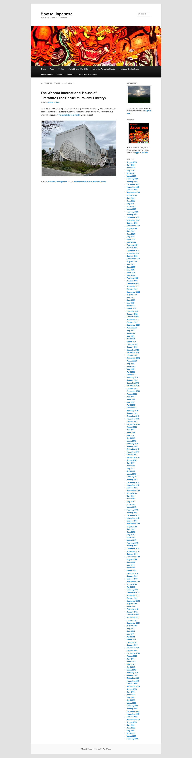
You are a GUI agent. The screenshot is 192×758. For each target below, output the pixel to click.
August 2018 (132, 427)
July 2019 (130, 396)
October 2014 (132, 554)
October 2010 (132, 650)
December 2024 (133, 217)
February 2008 (132, 738)
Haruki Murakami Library (96, 181)
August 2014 (132, 559)
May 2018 (130, 435)
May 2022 (130, 303)
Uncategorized (61, 181)
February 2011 (132, 642)
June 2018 (131, 432)
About (52, 69)
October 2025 (132, 189)
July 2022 (130, 297)
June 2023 (131, 267)
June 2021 (131, 333)
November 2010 (133, 647)
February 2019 (132, 410)
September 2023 (133, 258)
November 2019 (133, 385)
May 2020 (130, 369)
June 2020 (131, 366)
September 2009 (133, 686)
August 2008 (132, 722)
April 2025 (131, 206)
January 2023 (132, 280)
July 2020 (130, 363)
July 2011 (130, 628)
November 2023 (133, 253)
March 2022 (131, 308)
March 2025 (131, 209)
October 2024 (132, 223)
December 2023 (133, 250)
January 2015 (132, 545)
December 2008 (133, 711)
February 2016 (132, 510)
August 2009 (132, 689)
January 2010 (132, 675)
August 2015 (132, 526)
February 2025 (132, 212)
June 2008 (131, 728)
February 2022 (132, 311)
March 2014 (131, 570)
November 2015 (133, 518)
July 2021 (130, 330)
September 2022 (133, 292)
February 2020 (132, 377)
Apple (137, 152)
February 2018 (132, 443)
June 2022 (131, 300)
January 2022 (132, 314)
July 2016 (130, 496)
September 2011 (133, 623)
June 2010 (131, 661)
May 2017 (130, 468)
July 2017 (130, 463)
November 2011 (133, 617)
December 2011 (133, 614)
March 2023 (131, 275)
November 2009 (133, 681)
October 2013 (132, 579)
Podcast (60, 74)
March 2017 (131, 474)
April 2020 (131, 372)
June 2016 (131, 498)
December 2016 (133, 482)
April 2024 (131, 239)
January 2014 (132, 576)
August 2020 (132, 361)
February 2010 (132, 672)
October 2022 (132, 289)
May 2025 (130, 203)
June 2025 (131, 201)
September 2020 (133, 358)
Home (43, 69)
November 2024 (133, 220)
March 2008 (131, 736)
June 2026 (131, 167)
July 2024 (130, 231)
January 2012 (132, 612)
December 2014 (133, 548)
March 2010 (131, 670)
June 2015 (131, 532)
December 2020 (133, 350)
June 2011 (131, 631)
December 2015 (133, 515)
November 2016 (133, 485)
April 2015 (131, 537)
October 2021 (132, 322)
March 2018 (131, 441)
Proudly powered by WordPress (99, 749)
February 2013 (132, 589)
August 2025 (132, 195)
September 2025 (133, 192)
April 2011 (131, 636)
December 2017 (133, 449)
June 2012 (131, 606)
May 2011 (130, 634)
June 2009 (131, 694)
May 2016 (130, 501)
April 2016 (131, 504)
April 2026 (131, 173)
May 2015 (130, 534)
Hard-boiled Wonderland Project (103, 69)
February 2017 (132, 476)
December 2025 (133, 184)
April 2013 (131, 587)
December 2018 (133, 416)
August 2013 (132, 584)
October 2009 (132, 683)
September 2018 (133, 424)
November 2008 (133, 714)
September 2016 (133, 490)
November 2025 (133, 187)
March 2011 (131, 639)
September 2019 (133, 391)
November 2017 (133, 452)
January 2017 (132, 479)
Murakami (51, 181)
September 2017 (133, 457)
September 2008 (133, 719)
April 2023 (131, 272)
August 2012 (132, 603)
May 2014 (130, 565)
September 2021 (133, 325)
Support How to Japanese (87, 74)
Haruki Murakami (80, 181)
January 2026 (132, 181)
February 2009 (132, 705)
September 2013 (133, 581)
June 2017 (131, 465)
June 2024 (131, 234)
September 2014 (133, 556)
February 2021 (132, 344)
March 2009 (131, 703)
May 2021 (130, 336)
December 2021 (133, 316)
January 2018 (132, 446)
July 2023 (130, 264)
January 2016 (132, 512)
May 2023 (130, 270)
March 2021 (131, 341)
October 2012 (132, 598)
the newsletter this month (69, 114)
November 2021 (133, 319)
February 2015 (132, 543)
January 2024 (132, 247)
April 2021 (131, 338)
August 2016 (132, 493)
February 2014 (132, 573)
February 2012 (132, 609)
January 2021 (132, 347)
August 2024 (132, 228)
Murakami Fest (47, 74)
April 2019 (131, 405)
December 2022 (133, 283)
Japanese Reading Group (129, 69)
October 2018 (132, 421)
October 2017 (132, 454)
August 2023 (132, 261)
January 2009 (132, 708)
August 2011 (132, 625)
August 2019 (132, 394)
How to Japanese (57, 13)
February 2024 (132, 245)
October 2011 (132, 620)
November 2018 (133, 419)
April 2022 (131, 305)
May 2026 (130, 170)
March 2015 (131, 540)
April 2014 (131, 567)
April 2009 (131, 700)
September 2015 (133, 523)
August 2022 (132, 294)
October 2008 (132, 716)
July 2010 (130, 659)
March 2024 (131, 242)
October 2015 (132, 521)
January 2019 (132, 413)
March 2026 (131, 176)
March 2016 (131, 507)
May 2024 (130, 236)
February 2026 (132, 178)
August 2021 (132, 327)
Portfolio (70, 74)
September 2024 (133, 225)
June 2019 (131, 399)
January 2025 (132, 214)
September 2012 (133, 601)
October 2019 (132, 388)
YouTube (145, 152)
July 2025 (130, 198)
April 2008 (131, 733)
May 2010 (130, 664)
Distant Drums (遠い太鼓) (78, 69)
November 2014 (133, 551)
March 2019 (131, 407)
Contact (61, 69)
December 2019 (133, 383)
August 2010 (132, 656)
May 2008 (130, 730)
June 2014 (131, 562)
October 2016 (132, 487)
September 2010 (133, 653)
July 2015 (130, 529)
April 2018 (131, 438)
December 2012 (133, 592)
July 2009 (130, 692)
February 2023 (132, 278)
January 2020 (132, 380)
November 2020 (133, 352)
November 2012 (133, 595)
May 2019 (130, 402)
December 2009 (133, 678)
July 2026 (130, 165)
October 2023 (132, 256)
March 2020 (131, 374)
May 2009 (130, 697)
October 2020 (132, 355)
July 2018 (130, 429)
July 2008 (130, 725)
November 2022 (133, 286)
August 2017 (132, 460)
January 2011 (132, 645)
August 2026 (132, 162)
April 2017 (131, 471)
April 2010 (131, 667)
